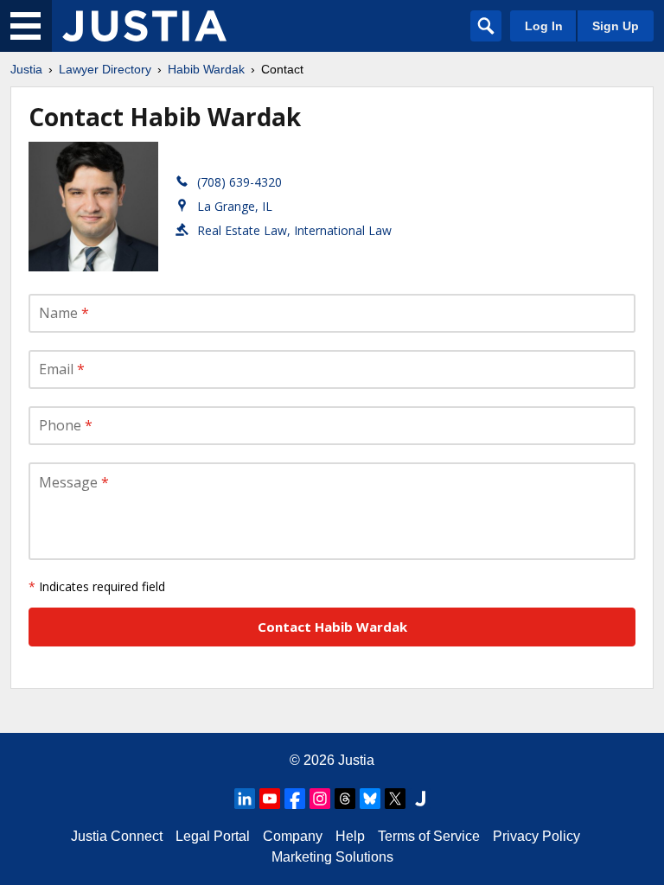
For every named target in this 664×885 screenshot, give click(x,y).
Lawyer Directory (105, 69)
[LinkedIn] (244, 798)
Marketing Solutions (332, 857)
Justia (26, 69)
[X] (395, 798)
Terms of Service (429, 836)
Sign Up (615, 26)
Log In (544, 26)
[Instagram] (320, 798)
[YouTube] (269, 798)
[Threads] (345, 798)
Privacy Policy (536, 836)
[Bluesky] (370, 798)
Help (350, 836)
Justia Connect (117, 836)
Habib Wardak (206, 69)
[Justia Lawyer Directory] (144, 25)
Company (292, 836)
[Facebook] (294, 798)
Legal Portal (213, 836)
